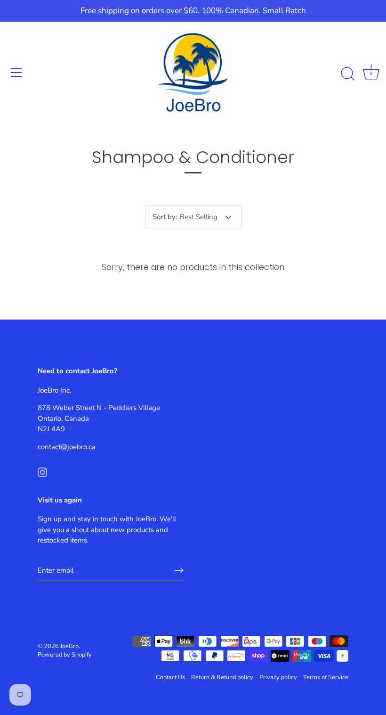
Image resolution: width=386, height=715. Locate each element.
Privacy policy (278, 677)
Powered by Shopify (65, 654)
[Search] (347, 74)
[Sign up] (179, 570)
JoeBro (69, 646)
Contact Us (170, 677)
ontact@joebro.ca (68, 447)
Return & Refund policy (222, 677)
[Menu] (16, 72)
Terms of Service (325, 677)
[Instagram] (42, 471)
